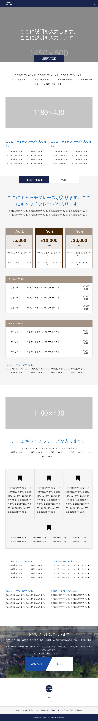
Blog (59, 710)
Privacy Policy (69, 710)
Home (17, 710)
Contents (34, 710)
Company (44, 710)
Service (25, 710)
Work (53, 710)
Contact (80, 710)
